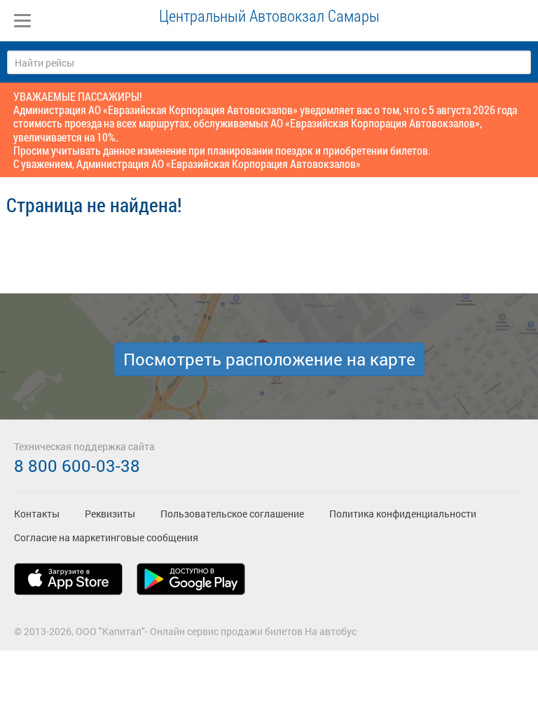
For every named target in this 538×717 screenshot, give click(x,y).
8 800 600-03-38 (77, 465)
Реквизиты (110, 513)
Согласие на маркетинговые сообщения (106, 537)
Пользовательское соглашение (232, 513)
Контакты (37, 513)
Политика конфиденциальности (402, 513)
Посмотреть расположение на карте (269, 359)
